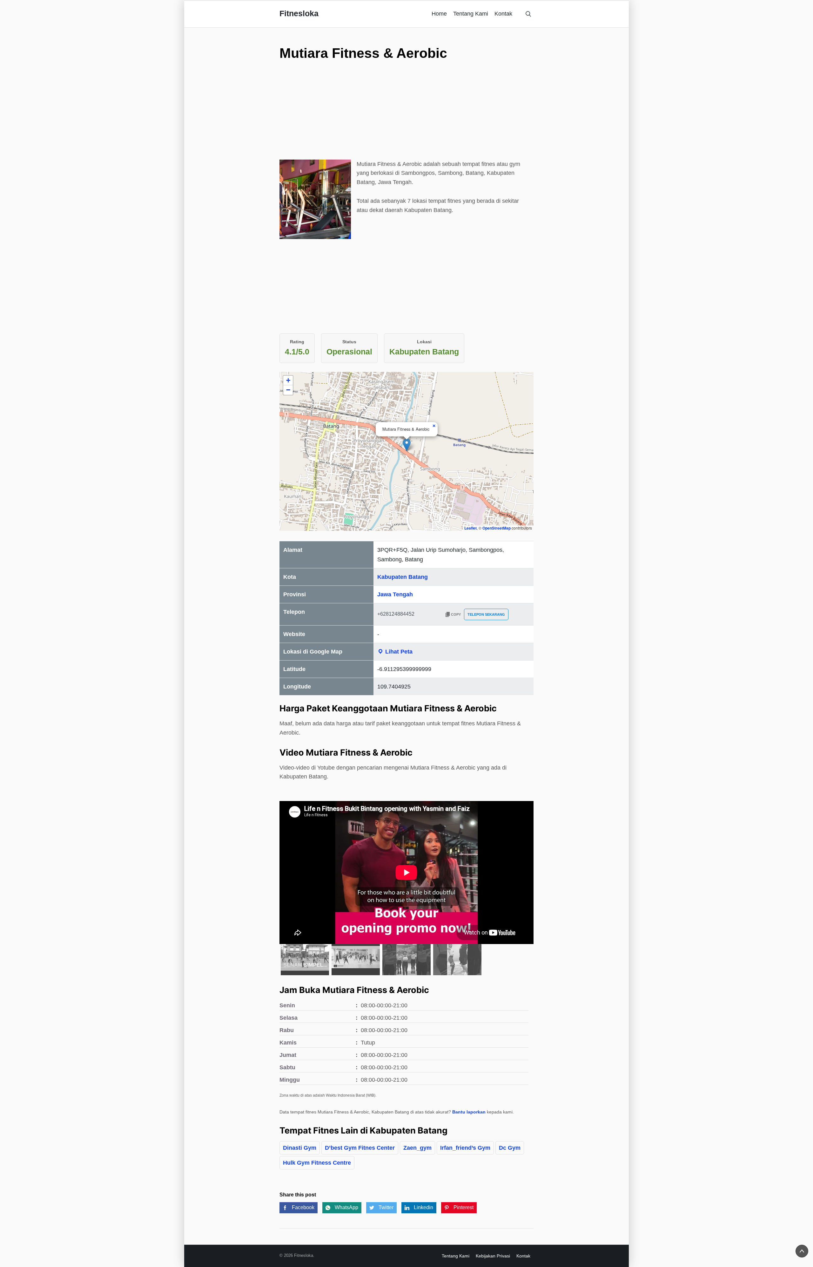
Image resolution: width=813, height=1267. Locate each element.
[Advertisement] (406, 115)
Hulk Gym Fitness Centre (317, 1163)
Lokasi (424, 341)
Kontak (503, 13)
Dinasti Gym (299, 1148)
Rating (297, 341)
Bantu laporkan (469, 1111)
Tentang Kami (470, 13)
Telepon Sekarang (486, 614)
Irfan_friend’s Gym (465, 1148)
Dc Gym (510, 1148)
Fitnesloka (299, 13)
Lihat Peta (398, 651)
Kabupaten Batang (402, 577)
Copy (456, 614)
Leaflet (470, 528)
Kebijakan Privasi (493, 1255)
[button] (407, 444)
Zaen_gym (417, 1148)
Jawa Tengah (395, 594)
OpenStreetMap (496, 528)
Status (349, 341)
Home (439, 13)
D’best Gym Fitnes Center (360, 1148)
